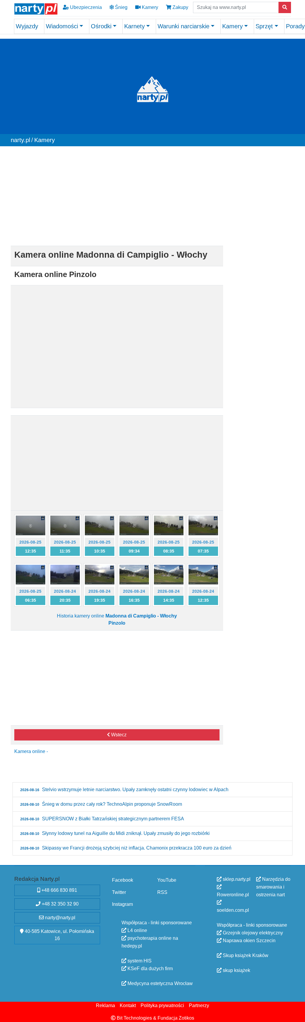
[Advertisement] (117, 197)
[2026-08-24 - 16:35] (134, 574)
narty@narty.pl (59, 917)
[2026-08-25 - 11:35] (65, 525)
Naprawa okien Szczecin (249, 940)
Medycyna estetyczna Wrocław (159, 983)
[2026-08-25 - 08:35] (168, 525)
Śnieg (120, 7)
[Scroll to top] (297, 1014)
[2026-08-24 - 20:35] (65, 574)
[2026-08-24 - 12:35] (203, 574)
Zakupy (179, 7)
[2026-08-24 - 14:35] (168, 574)
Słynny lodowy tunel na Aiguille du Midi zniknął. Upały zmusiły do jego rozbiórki (115, 833)
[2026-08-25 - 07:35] (203, 525)
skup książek (236, 970)
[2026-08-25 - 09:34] (134, 525)
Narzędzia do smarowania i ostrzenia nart (273, 887)
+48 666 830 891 (58, 890)
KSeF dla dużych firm (149, 968)
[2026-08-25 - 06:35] (30, 574)
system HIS (139, 960)
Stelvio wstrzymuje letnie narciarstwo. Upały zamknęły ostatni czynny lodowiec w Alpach (124, 789)
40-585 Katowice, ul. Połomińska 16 (59, 935)
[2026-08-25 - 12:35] (30, 525)
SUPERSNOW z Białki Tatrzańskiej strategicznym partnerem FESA (102, 818)
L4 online (136, 930)
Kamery (149, 7)
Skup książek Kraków (245, 955)
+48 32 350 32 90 (60, 903)
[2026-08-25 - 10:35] (99, 525)
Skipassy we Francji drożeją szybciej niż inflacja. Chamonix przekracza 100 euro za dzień (125, 847)
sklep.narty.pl (236, 879)
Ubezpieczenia (85, 7)
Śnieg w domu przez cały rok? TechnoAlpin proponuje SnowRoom (101, 804)
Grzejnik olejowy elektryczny (252, 932)
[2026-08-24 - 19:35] (99, 574)
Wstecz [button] (118, 734)
